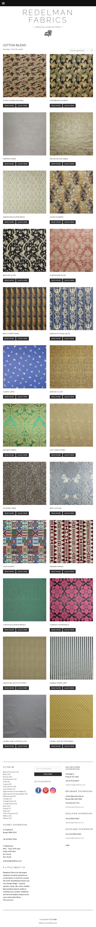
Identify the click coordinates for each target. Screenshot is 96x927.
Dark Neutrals (8, 779)
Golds (5, 782)
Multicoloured (8, 796)
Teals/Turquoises (9, 813)
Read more (9, 106)
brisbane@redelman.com (75, 807)
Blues (5, 774)
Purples (5, 808)
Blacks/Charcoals (9, 772)
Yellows (5, 818)
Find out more (8, 900)
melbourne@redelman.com (75, 785)
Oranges (6, 799)
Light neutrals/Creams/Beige (13, 791)
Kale (55, 919)
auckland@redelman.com (75, 838)
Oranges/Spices (8, 804)
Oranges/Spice (8, 801)
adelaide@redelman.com (75, 823)
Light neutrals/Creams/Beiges (13, 794)
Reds (5, 811)
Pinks (5, 806)
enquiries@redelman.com (12, 861)
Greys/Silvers (8, 787)
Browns (5, 777)
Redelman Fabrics (48, 16)
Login (67, 845)
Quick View (22, 106)
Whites (5, 816)
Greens (5, 784)
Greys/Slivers (8, 789)
